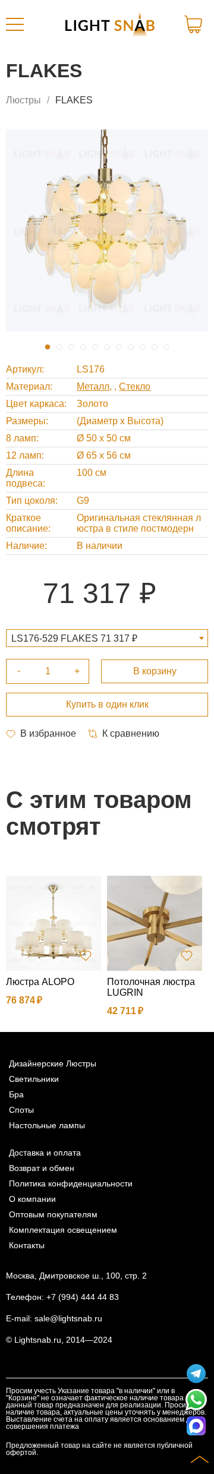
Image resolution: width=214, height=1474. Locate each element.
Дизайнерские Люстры (52, 1063)
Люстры (23, 100)
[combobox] (107, 638)
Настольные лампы (47, 1125)
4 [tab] (83, 347)
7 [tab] (119, 347)
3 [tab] (71, 347)
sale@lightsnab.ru (68, 1318)
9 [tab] (143, 347)
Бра (16, 1094)
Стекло (134, 386)
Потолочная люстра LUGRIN (151, 987)
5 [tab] (95, 347)
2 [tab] (59, 347)
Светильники (34, 1079)
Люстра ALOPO (40, 982)
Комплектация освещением (63, 1230)
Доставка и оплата (45, 1152)
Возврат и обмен (41, 1168)
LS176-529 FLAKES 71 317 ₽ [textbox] (74, 638)
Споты (21, 1110)
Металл (93, 386)
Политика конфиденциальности (71, 1183)
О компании (32, 1199)
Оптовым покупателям (53, 1214)
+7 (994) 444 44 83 (82, 1297)
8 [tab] (131, 347)
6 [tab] (107, 347)
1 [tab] (48, 347)
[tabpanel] (107, 231)
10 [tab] (155, 347)
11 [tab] (166, 347)
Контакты (27, 1245)
